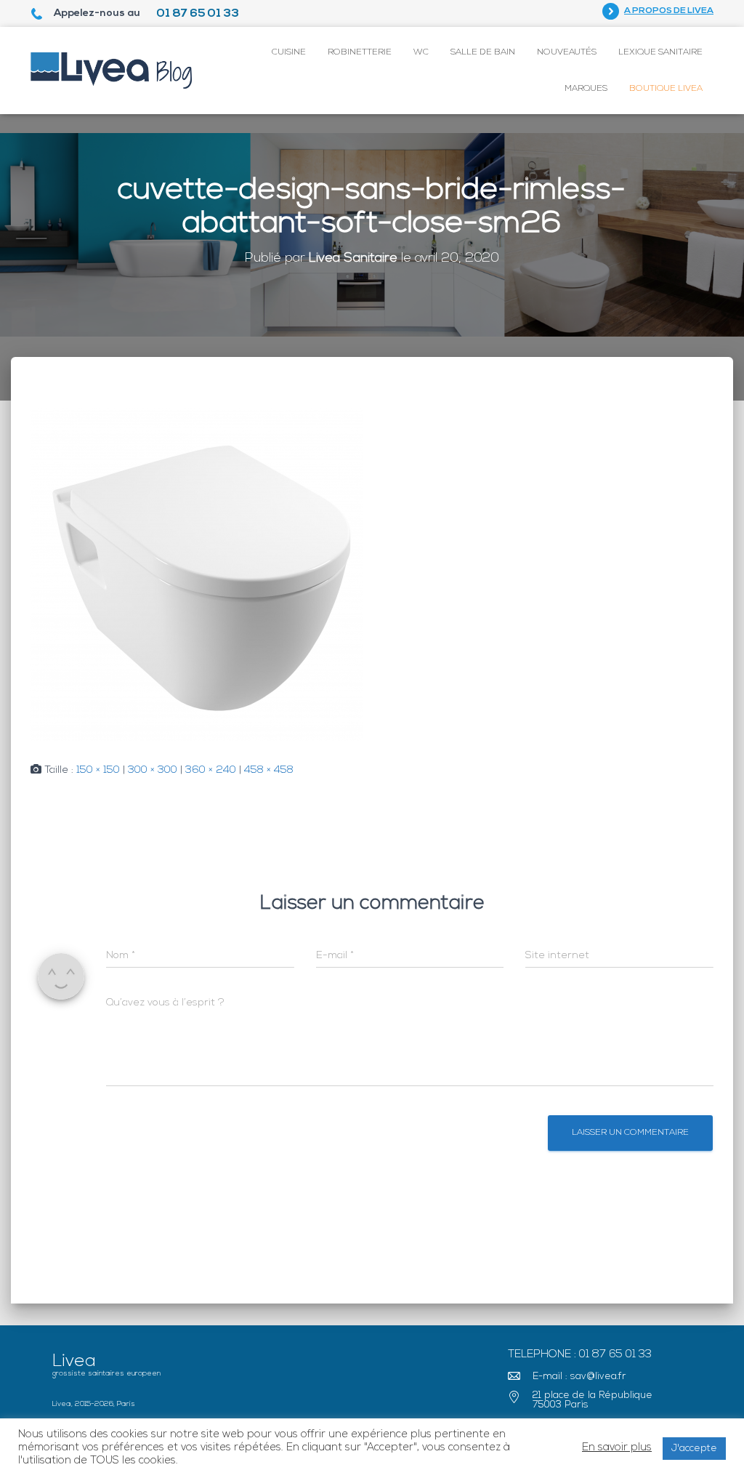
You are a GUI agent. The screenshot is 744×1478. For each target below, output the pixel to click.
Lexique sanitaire (660, 52)
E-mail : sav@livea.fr (579, 1376)
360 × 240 (210, 770)
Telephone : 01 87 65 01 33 (580, 1354)
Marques (586, 88)
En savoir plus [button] (617, 1447)
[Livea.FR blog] (111, 70)
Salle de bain (482, 52)
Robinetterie (360, 52)
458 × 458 (269, 770)
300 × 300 (152, 770)
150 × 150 (98, 770)
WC (421, 52)
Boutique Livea (666, 88)
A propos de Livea (668, 11)
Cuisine (289, 52)
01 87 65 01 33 (197, 14)
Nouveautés (567, 52)
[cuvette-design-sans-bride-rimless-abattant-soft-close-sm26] (197, 574)
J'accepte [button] (694, 1448)
